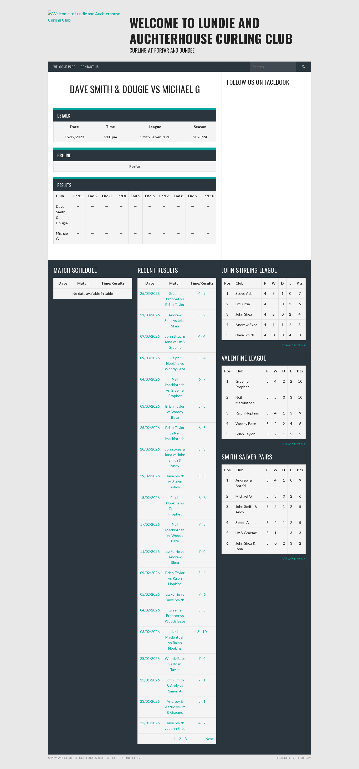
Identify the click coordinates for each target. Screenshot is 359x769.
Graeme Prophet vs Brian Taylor (174, 299)
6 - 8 (202, 427)
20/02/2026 (150, 449)
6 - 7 (202, 379)
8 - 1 (202, 701)
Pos (227, 283)
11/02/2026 (150, 551)
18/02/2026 (150, 497)
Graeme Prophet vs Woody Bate (175, 615)
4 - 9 (202, 293)
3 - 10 (202, 631)
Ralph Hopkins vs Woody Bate (175, 363)
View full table (294, 345)
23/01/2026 (150, 680)
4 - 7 (202, 723)
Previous (147, 738)
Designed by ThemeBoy (293, 758)
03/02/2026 (150, 631)
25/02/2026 (150, 427)
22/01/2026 (150, 723)
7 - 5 (202, 524)
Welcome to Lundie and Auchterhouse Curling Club (211, 30)
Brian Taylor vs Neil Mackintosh (174, 433)
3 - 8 (202, 476)
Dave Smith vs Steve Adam (175, 481)
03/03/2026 (150, 406)
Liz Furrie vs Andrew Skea (175, 557)
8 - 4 (202, 572)
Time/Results (113, 283)
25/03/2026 (150, 293)
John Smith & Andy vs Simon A (175, 685)
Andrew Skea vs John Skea (175, 320)
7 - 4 (202, 551)
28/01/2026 (150, 658)
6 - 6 (202, 497)
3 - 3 (202, 449)
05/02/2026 (150, 594)
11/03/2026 (150, 315)
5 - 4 (202, 358)
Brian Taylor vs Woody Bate (174, 411)
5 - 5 (202, 406)
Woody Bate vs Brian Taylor (175, 664)
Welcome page (64, 66)
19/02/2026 (150, 476)
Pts (300, 283)
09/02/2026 (150, 572)
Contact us (89, 66)
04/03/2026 (150, 379)
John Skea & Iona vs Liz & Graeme (175, 342)
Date (62, 283)
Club (239, 283)
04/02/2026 (150, 610)
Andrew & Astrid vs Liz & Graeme (175, 707)
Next (210, 738)
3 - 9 (202, 315)
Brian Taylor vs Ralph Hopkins (174, 578)
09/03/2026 (150, 336)
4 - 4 (202, 336)
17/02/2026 (150, 524)
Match (83, 283)
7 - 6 (202, 594)
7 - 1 (202, 680)
